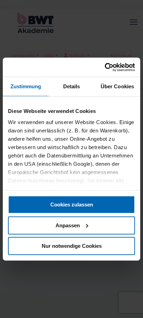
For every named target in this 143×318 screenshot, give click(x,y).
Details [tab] (71, 86)
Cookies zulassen (71, 204)
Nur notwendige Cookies (72, 246)
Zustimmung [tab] (25, 86)
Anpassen (68, 225)
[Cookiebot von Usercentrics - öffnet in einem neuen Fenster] (104, 67)
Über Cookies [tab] (117, 86)
